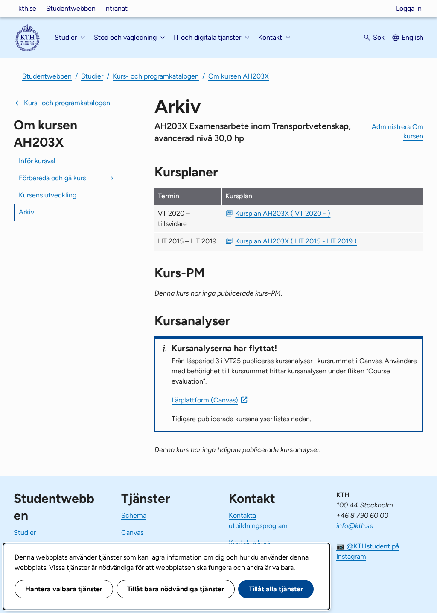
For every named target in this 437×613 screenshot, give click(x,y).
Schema (133, 515)
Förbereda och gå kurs (52, 178)
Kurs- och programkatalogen (156, 76)
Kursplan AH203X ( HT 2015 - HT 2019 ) (296, 241)
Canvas (132, 532)
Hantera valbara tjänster (63, 589)
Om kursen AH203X (238, 76)
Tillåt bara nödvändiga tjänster (175, 589)
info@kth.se (354, 526)
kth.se (27, 8)
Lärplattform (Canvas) (205, 400)
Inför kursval (37, 161)
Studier (92, 76)
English (412, 37)
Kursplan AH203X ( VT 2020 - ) (282, 213)
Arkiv (26, 212)
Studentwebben (71, 8)
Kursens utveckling (47, 195)
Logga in (409, 8)
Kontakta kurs (249, 543)
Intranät (116, 8)
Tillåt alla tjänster (276, 589)
